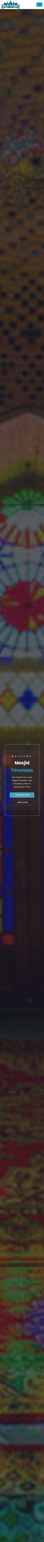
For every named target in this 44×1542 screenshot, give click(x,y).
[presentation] (11, 782)
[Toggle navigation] (39, 4)
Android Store (22, 795)
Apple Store (22, 802)
